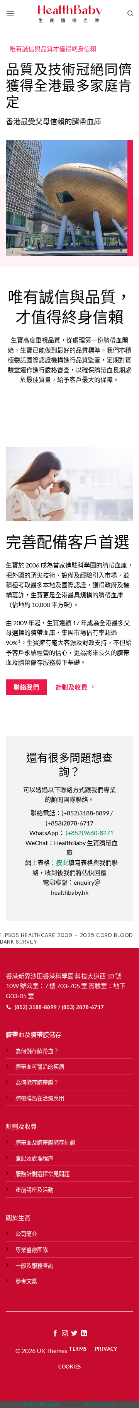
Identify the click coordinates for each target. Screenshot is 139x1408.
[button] (10, 13)
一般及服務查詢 (34, 1265)
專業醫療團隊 (31, 1249)
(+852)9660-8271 (90, 833)
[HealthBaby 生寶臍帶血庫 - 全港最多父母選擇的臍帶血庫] (69, 13)
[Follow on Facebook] (55, 1333)
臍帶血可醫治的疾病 (39, 1066)
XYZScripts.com (100, 1404)
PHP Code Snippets (42, 1404)
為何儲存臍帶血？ (37, 1051)
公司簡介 (26, 1234)
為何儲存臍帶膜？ (37, 1082)
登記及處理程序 (34, 1158)
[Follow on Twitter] (74, 1333)
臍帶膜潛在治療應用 (39, 1098)
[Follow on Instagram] (65, 1333)
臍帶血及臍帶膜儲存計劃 (45, 1142)
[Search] (130, 13)
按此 (62, 862)
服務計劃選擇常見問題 (42, 1174)
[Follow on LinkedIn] (84, 1333)
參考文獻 (26, 1281)
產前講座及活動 (34, 1189)
